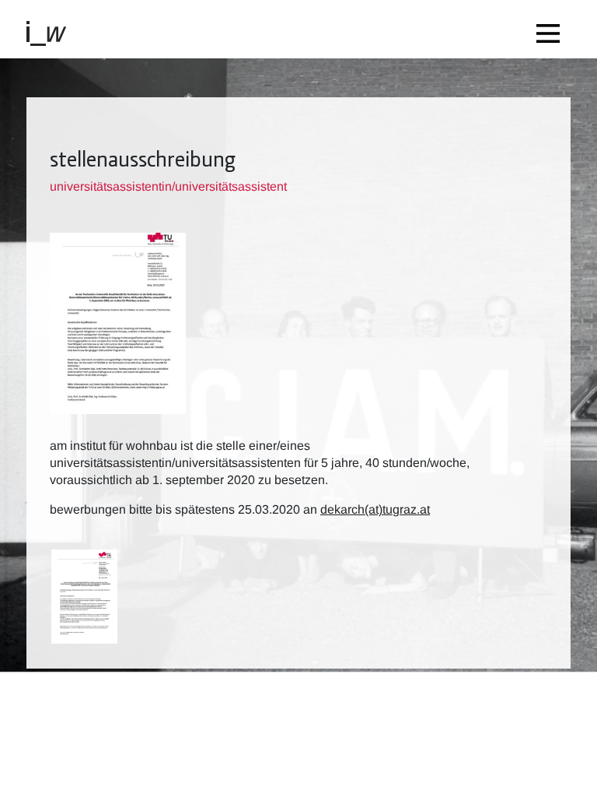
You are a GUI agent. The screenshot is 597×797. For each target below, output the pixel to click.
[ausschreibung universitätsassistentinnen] (84, 597)
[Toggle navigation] (552, 29)
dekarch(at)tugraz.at (375, 509)
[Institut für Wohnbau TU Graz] (53, 33)
